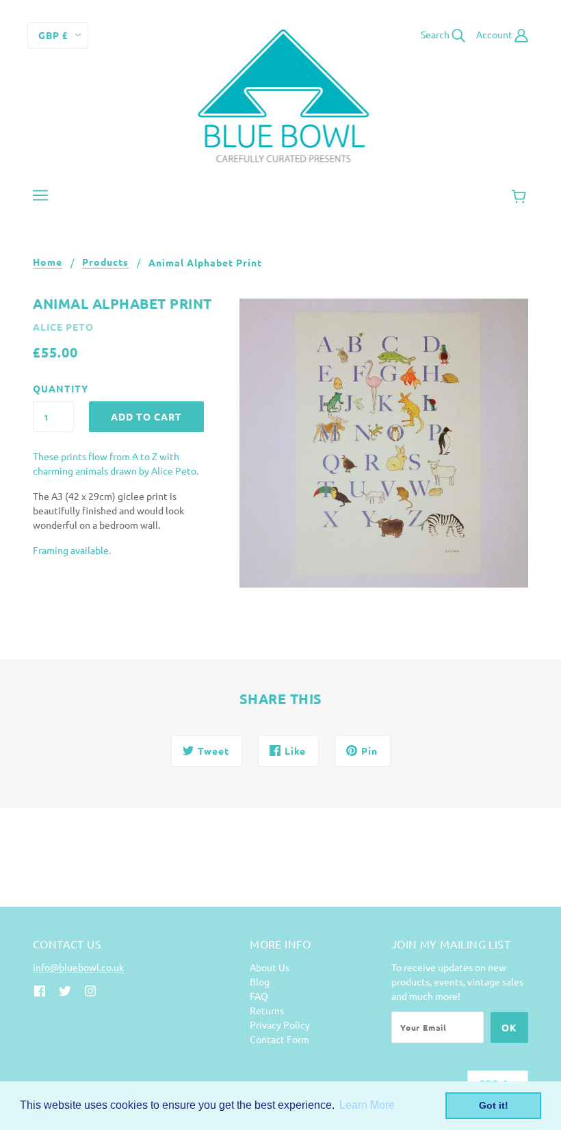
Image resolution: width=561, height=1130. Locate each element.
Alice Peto (63, 327)
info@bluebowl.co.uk (78, 967)
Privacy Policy (280, 1024)
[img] (39, 990)
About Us (269, 967)
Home (47, 262)
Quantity (53, 388)
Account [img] (495, 34)
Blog (260, 981)
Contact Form (279, 1039)
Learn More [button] (367, 1105)
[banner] (281, 94)
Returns (267, 1010)
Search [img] (436, 34)
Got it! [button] (493, 1105)
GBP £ (53, 35)
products (105, 262)
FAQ (259, 996)
